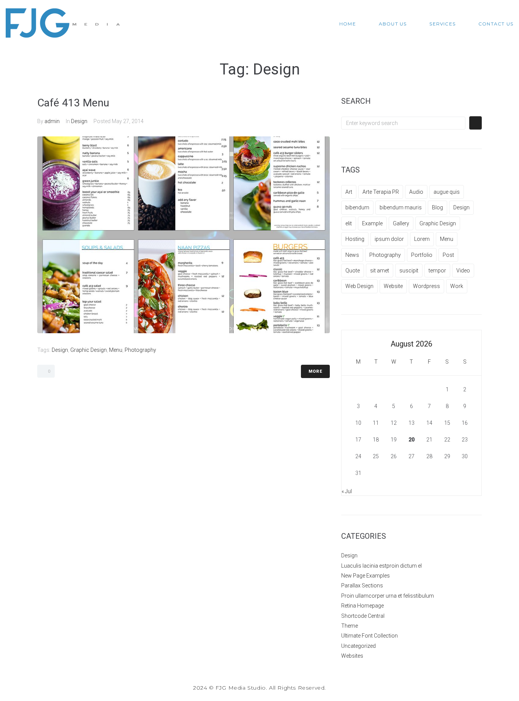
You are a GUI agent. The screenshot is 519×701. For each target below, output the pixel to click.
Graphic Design (88, 350)
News (352, 255)
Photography (140, 350)
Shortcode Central (363, 616)
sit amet (379, 270)
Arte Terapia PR (380, 192)
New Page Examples (365, 576)
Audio (416, 192)
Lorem (422, 239)
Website (393, 286)
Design (79, 121)
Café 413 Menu (73, 103)
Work (456, 286)
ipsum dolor (389, 239)
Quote (352, 270)
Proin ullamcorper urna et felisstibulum (387, 596)
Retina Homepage (362, 606)
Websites (352, 656)
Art (348, 192)
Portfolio (421, 255)
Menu (115, 350)
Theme (349, 626)
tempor (437, 270)
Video (463, 270)
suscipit (408, 270)
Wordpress (426, 286)
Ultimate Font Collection (369, 636)
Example (372, 223)
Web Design (359, 286)
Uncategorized (358, 646)
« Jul (347, 491)
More (315, 371)
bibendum (357, 207)
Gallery (401, 223)
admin (52, 121)
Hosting (354, 239)
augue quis (447, 192)
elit (348, 223)
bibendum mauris (401, 207)
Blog (437, 207)
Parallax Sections (362, 585)
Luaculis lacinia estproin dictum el (381, 566)
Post (448, 255)
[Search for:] (403, 123)
